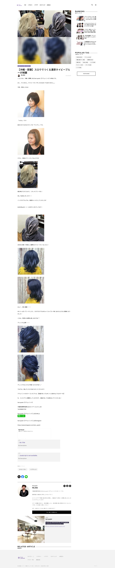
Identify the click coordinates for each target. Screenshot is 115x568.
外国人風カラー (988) (80, 59)
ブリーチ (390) (88, 65)
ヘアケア (36, 4)
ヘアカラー (30, 4)
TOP (25, 4)
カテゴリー (30, 556)
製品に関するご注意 (44, 565)
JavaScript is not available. (28, 455)
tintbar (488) (85, 62)
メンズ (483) (92, 62)
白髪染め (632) (90, 59)
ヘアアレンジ (34, 469)
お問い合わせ (37, 565)
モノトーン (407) (79, 65)
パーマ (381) (78, 67)
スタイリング (42, 4)
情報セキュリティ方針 (29, 565)
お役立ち (49, 4)
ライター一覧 (30, 559)
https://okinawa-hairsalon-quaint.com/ (56, 526)
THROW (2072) (79, 57)
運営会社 (38, 559)
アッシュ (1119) (88, 57)
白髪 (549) (78, 62)
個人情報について (21, 565)
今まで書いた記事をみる (51, 512)
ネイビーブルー (22, 469)
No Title (22, 442)
